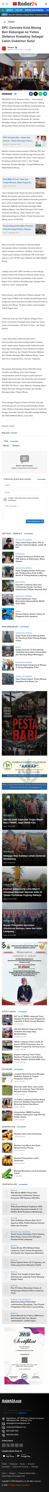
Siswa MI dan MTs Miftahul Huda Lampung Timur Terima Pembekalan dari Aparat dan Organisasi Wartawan (27, 1250)
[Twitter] (36, 94)
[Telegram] (45, 94)
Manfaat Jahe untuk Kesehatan (28, 1134)
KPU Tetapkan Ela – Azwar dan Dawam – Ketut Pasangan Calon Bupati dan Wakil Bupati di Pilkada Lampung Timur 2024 (17, 139)
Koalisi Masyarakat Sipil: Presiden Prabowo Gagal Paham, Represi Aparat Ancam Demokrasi (18, 228)
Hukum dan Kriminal (34, 10)
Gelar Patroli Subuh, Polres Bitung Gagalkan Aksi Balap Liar (31, 680)
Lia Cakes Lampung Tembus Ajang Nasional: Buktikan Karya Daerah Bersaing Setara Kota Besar (29, 1101)
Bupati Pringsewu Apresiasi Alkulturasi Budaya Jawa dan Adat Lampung (22, 928)
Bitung (6, 446)
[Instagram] (12, 1445)
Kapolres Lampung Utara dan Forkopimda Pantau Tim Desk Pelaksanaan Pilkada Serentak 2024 (31, 587)
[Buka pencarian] (3, 4)
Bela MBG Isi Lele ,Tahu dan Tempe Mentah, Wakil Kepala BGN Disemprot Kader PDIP (18, 181)
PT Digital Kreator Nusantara (19, 1485)
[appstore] (8, 1457)
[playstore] (23, 1457)
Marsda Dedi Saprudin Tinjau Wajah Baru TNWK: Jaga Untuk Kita (23, 821)
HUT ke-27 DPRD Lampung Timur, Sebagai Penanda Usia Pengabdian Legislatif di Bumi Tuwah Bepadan (29, 1018)
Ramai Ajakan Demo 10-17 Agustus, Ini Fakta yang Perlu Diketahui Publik (28, 1263)
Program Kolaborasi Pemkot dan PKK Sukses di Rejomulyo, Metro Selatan (30, 558)
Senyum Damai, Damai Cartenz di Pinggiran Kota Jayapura (30, 615)
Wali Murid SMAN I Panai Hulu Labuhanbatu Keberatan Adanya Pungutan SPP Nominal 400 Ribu (25, 1195)
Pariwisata (8, 815)
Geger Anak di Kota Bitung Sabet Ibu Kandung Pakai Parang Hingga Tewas (31, 638)
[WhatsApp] (40, 94)
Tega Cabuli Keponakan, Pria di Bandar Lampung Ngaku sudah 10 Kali (31, 544)
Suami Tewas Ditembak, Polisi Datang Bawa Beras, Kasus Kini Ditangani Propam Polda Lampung (27, 1236)
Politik (19, 10)
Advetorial (20, 582)
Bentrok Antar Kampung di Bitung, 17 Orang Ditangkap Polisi (31, 666)
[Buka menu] (45, 5)
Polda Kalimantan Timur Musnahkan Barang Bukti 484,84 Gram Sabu (30, 601)
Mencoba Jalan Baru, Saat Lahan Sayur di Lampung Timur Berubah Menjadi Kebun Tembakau (29, 1089)
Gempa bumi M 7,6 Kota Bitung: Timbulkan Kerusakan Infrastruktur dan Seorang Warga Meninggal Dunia (31, 652)
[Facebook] (31, 94)
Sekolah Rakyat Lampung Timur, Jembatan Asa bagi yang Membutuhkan (28, 1031)
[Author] (4, 48)
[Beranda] (2, 10)
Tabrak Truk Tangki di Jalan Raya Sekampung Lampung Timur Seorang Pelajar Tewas (27, 1276)
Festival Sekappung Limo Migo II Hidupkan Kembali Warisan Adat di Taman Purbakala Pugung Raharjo (22, 892)
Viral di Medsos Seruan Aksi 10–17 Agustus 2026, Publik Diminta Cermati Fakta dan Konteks (27, 1222)
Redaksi (11, 47)
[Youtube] (17, 1445)
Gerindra (15, 446)
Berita (10, 10)
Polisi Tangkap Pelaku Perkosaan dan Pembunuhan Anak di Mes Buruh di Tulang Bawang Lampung (31, 573)
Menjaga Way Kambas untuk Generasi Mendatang (24, 857)
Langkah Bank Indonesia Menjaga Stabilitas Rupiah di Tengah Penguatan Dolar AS (29, 1076)
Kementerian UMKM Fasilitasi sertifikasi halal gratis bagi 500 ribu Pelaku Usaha (29, 1114)
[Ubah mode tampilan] (6, 4)
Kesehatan (20, 554)
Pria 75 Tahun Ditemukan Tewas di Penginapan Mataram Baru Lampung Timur (27, 1290)
